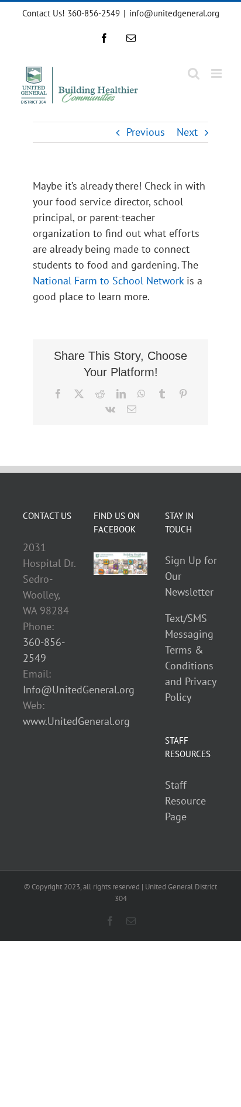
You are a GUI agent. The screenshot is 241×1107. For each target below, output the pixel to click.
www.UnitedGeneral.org (76, 721)
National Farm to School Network (108, 280)
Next (187, 132)
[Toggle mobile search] (193, 73)
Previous (145, 132)
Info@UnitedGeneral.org (79, 689)
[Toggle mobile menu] (217, 73)
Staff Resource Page (185, 800)
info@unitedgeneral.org (174, 13)
